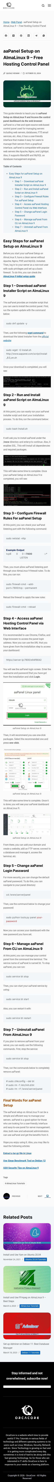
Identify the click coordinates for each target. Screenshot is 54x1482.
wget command (35, 332)
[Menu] (49, 5)
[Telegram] (36, 35)
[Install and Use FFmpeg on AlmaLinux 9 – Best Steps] (27, 1279)
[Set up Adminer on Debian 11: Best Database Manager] (27, 1326)
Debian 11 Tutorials (30, 1352)
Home (6, 22)
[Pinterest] (21, 35)
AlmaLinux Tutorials (15, 1183)
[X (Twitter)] (13, 35)
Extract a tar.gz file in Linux (17, 1153)
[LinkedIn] (28, 35)
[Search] (43, 5)
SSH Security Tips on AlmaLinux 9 (21, 1168)
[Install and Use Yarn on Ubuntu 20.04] (27, 1236)
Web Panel (16, 22)
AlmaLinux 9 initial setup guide (19, 276)
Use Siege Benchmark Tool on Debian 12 (24, 1160)
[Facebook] (6, 35)
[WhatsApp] (44, 35)
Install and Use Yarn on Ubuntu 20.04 (22, 1254)
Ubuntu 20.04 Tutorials (35, 1259)
